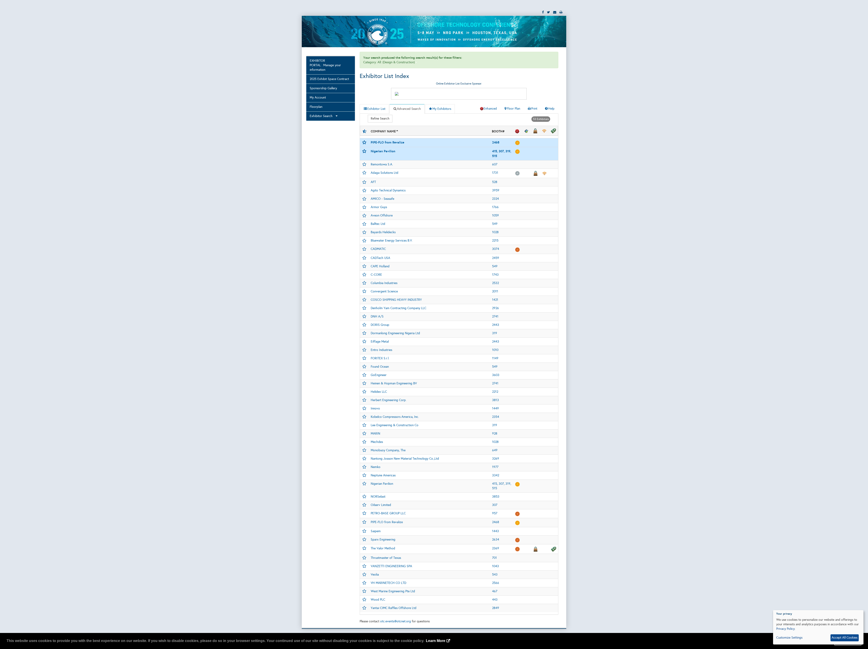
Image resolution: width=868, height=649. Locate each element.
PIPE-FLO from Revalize (387, 142)
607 (494, 164)
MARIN (375, 433)
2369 (495, 548)
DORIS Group (380, 325)
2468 (495, 142)
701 (494, 558)
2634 (495, 539)
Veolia (375, 574)
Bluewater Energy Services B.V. (392, 240)
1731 (495, 173)
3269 (495, 459)
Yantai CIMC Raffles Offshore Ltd (393, 608)
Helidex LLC (379, 392)
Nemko (375, 467)
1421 (495, 300)
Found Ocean (380, 367)
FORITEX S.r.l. (380, 358)
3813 (495, 400)
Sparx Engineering (383, 539)
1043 (495, 566)
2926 (495, 308)
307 (494, 505)
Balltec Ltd (378, 224)
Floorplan (316, 107)
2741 (495, 316)
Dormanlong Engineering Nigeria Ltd (395, 333)
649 (495, 450)
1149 (495, 358)
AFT (373, 182)
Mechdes (377, 442)
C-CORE (376, 275)
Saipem (376, 531)
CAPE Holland (380, 266)
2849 (495, 608)
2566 (495, 583)
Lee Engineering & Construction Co (394, 425)
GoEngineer (379, 375)
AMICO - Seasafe (382, 199)
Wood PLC (378, 600)
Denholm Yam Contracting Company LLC (398, 308)
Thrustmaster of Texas (386, 558)
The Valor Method (383, 548)
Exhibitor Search (322, 116)
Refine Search (380, 118)
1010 (495, 350)
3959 (495, 190)
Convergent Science (384, 291)
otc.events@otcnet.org (395, 621)
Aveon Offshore (382, 215)
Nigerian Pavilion (383, 151)
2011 (495, 291)
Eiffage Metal (380, 341)
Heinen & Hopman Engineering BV (394, 383)
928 (494, 433)
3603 (495, 375)
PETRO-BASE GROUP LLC (388, 513)
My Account (318, 97)
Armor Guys (379, 207)
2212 (495, 392)
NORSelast (378, 497)
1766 (495, 207)
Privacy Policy (785, 629)
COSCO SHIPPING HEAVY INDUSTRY (396, 300)
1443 (495, 531)
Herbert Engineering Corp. (388, 400)
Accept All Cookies (844, 638)
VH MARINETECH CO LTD (388, 583)
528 (494, 182)
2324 (495, 199)
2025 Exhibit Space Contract (329, 79)
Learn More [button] (435, 641)
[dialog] (818, 627)
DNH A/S (377, 316)
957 (494, 513)
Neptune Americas (383, 475)
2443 (495, 325)
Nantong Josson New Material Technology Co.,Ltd (405, 459)
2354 (495, 417)
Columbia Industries (384, 283)
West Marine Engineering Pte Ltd (393, 591)
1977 (495, 467)
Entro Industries (381, 350)
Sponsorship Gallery (323, 88)
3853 (495, 497)
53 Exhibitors (541, 119)
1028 (495, 232)
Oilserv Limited (381, 505)
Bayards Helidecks (383, 232)
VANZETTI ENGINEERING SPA (391, 566)
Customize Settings (789, 638)
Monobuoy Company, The (388, 450)
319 (494, 333)
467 (494, 591)
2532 (495, 283)
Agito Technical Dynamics (388, 190)
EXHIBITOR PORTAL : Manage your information (325, 65)
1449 (495, 408)
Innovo (375, 408)
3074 (495, 249)
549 (495, 224)
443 (495, 600)
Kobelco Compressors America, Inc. (395, 417)
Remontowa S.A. (382, 164)
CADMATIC (378, 249)
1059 (495, 215)
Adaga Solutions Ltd (384, 173)
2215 (495, 240)
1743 (495, 275)
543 (495, 574)
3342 (495, 475)
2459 (495, 258)
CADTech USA (380, 258)
